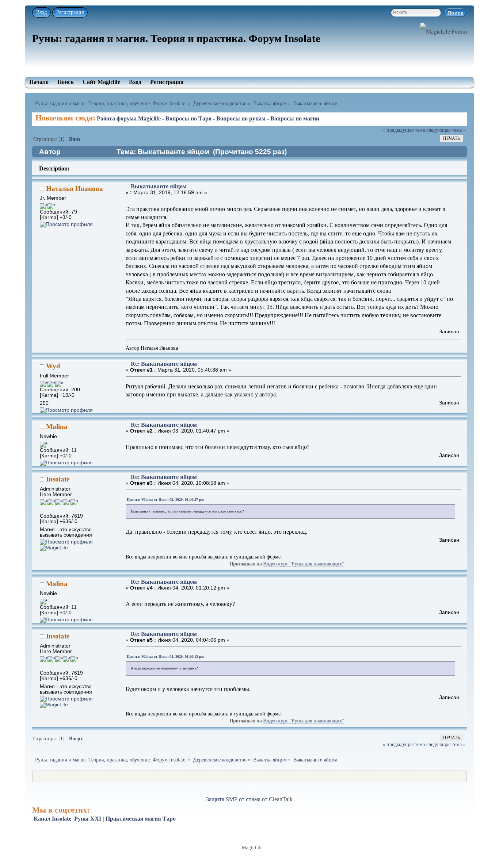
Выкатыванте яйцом (159, 186)
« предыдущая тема (403, 130)
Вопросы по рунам (241, 118)
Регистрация (70, 12)
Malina (57, 426)
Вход (41, 12)
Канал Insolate (52, 818)
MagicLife (252, 847)
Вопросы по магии (294, 118)
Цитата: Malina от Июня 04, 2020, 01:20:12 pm (165, 657)
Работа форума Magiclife (129, 118)
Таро (169, 818)
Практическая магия (133, 818)
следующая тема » (446, 130)
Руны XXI (87, 818)
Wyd (53, 366)
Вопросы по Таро (188, 118)
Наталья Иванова (74, 188)
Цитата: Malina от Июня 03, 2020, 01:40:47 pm (165, 500)
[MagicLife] (54, 547)
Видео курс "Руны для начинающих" (283, 564)
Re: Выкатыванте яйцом (164, 364)
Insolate (57, 479)
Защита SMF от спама (233, 799)
